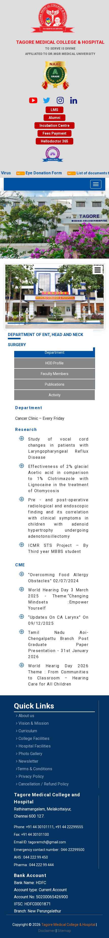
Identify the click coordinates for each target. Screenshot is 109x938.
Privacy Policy (30, 776)
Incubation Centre (54, 125)
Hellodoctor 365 (54, 141)
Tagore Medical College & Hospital (68, 925)
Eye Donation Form (39, 173)
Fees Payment (54, 133)
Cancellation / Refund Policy (43, 784)
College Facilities (33, 738)
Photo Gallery (29, 753)
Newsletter (27, 761)
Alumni (54, 118)
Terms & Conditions (34, 768)
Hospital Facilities (34, 746)
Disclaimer (47, 931)
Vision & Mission (33, 723)
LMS (54, 110)
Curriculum (27, 730)
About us (25, 715)
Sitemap (64, 931)
